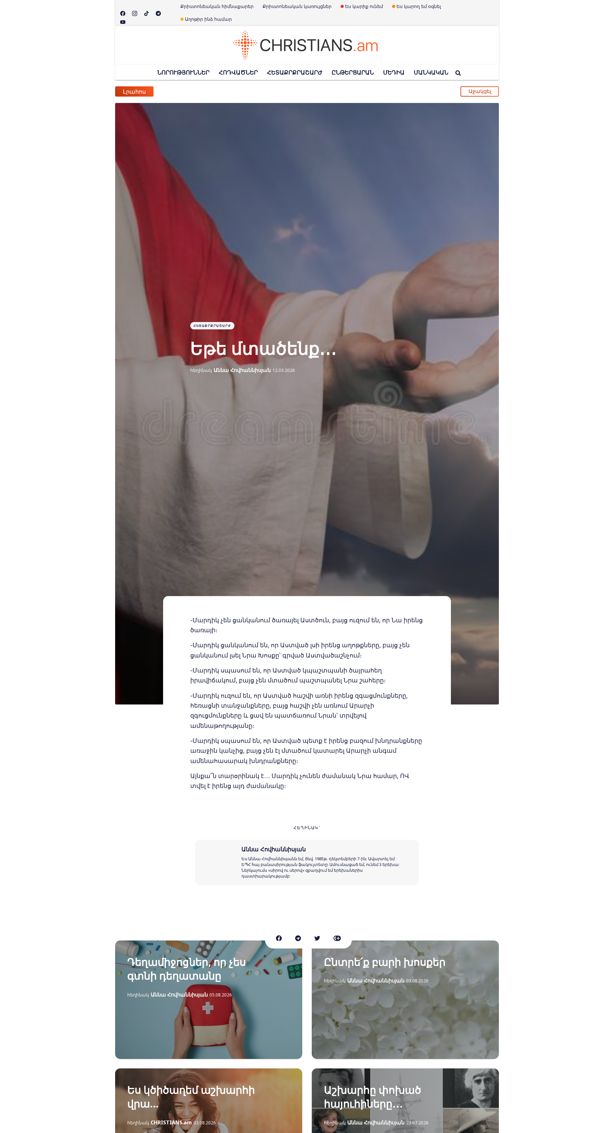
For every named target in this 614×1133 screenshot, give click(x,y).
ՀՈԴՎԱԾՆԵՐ (238, 72)
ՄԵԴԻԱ (394, 72)
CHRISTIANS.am (171, 1122)
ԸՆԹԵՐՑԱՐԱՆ (353, 72)
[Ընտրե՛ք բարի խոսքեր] (405, 999)
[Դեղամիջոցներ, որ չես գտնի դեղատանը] (208, 999)
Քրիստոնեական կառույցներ (297, 6)
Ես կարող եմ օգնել (419, 6)
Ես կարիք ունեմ (364, 6)
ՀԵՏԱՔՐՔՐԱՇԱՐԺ (294, 72)
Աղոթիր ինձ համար (208, 19)
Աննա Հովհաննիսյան (242, 370)
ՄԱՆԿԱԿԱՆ (431, 72)
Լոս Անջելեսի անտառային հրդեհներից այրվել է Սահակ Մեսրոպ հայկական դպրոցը (285, 94)
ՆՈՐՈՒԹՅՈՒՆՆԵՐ (183, 72)
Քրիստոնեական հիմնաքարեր (217, 6)
